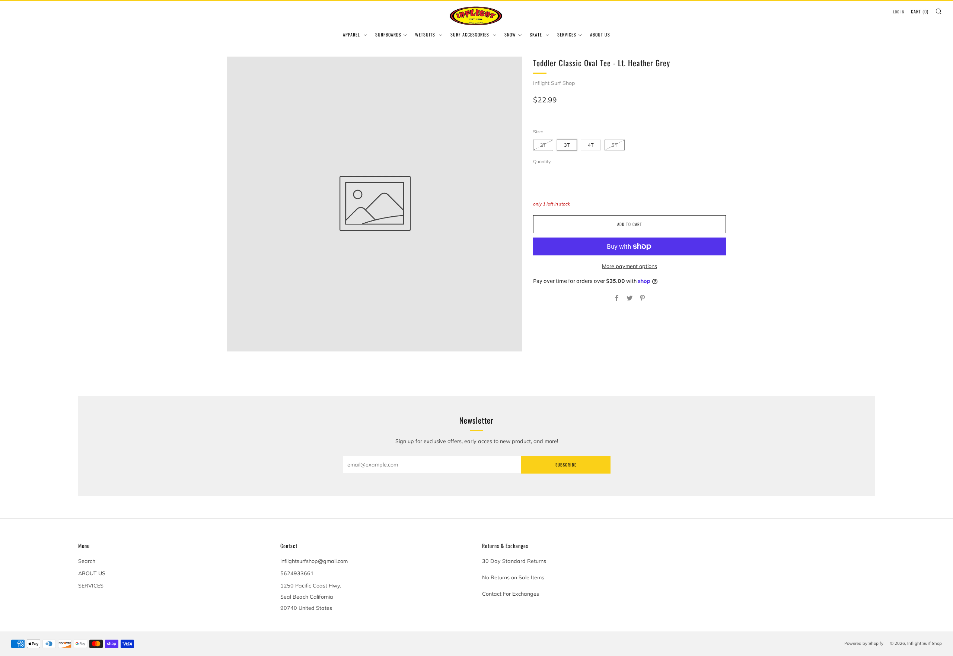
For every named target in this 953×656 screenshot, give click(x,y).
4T (591, 145)
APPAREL (352, 34)
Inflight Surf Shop (554, 83)
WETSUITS (426, 34)
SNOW (510, 34)
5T (615, 145)
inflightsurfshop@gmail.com (314, 561)
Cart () (919, 11)
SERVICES (566, 34)
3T (567, 145)
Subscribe (565, 465)
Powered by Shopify (863, 643)
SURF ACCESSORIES (470, 34)
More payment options (629, 266)
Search (86, 561)
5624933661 (297, 573)
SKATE (537, 34)
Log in (898, 12)
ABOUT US (600, 34)
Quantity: (542, 161)
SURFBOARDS (388, 34)
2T (543, 145)
